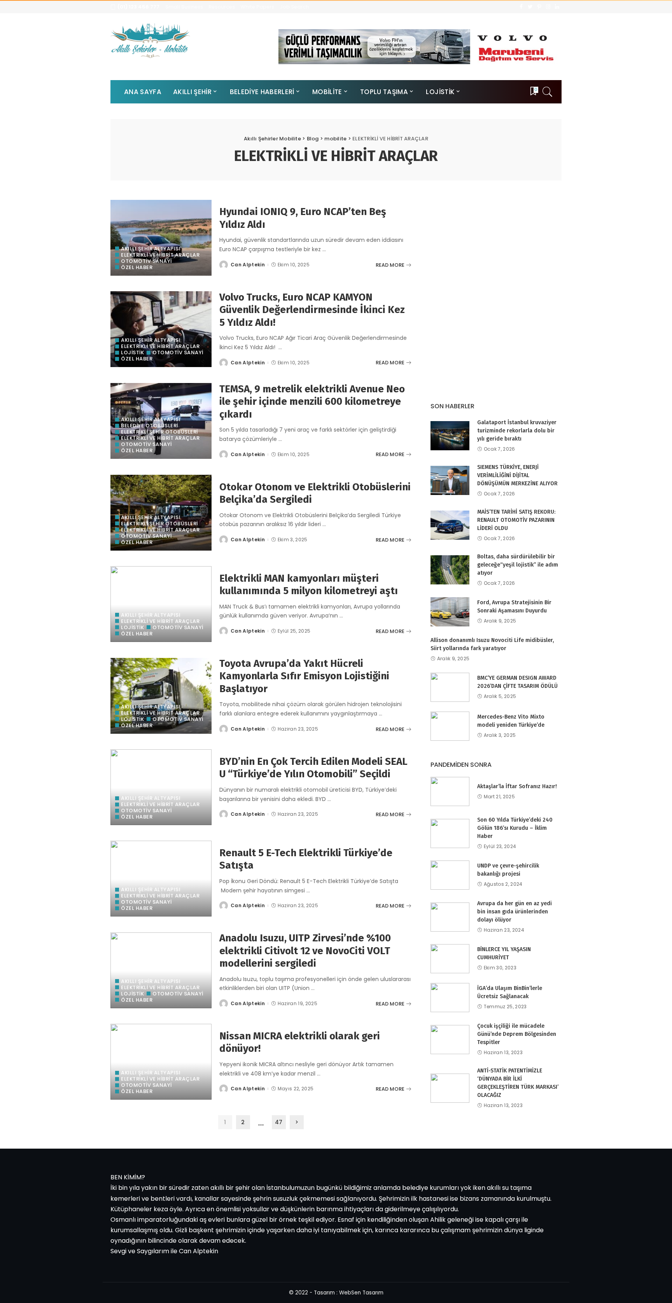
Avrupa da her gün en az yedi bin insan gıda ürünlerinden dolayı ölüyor (514, 911)
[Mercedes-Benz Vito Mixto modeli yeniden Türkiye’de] (449, 726)
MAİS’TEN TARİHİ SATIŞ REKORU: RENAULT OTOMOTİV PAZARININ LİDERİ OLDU (516, 520)
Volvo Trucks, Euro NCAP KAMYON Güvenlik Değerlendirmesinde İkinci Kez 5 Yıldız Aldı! (312, 310)
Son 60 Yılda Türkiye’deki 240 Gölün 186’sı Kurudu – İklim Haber (515, 828)
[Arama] (547, 91)
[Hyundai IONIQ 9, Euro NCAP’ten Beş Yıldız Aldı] (161, 238)
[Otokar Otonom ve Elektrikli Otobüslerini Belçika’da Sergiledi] (161, 513)
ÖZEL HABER (136, 267)
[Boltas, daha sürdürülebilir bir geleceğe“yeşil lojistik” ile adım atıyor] (449, 569)
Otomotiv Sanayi (146, 261)
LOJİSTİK (132, 352)
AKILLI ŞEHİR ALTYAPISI (150, 248)
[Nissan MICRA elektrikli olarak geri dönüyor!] (161, 1062)
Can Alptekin (248, 264)
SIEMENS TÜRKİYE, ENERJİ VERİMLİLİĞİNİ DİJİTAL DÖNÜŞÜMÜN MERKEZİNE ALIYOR (517, 475)
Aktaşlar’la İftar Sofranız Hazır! (517, 786)
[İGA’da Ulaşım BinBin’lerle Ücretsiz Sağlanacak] (449, 997)
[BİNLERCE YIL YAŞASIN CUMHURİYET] (449, 958)
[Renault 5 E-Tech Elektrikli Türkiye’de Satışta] (161, 878)
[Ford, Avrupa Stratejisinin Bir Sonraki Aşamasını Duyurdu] (449, 611)
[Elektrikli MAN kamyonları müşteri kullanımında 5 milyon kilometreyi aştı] (161, 604)
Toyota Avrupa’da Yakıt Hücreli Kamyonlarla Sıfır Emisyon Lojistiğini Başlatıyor (304, 676)
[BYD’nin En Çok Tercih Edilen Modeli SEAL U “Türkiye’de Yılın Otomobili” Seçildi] (161, 787)
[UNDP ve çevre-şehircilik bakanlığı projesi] (449, 875)
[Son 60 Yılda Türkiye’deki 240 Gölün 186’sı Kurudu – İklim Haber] (449, 833)
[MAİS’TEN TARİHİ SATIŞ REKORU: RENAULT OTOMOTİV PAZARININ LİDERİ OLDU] (449, 525)
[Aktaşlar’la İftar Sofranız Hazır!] (449, 791)
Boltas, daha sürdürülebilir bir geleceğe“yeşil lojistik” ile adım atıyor (517, 564)
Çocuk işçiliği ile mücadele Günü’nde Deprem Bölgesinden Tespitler (516, 1034)
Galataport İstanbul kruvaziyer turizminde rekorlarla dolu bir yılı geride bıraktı (516, 430)
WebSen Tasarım (361, 1292)
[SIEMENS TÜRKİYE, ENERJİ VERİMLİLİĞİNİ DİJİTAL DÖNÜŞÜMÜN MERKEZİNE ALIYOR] (449, 480)
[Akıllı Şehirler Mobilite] (150, 40)
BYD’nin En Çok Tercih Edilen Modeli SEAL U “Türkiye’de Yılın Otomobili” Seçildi (313, 768)
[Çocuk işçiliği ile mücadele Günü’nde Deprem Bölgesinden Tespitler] (449, 1039)
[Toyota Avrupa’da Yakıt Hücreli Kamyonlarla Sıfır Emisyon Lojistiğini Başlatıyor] (161, 696)
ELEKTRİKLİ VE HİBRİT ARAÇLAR (160, 254)
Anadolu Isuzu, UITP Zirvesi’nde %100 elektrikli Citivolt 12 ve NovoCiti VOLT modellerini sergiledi (305, 950)
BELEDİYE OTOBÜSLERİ (149, 425)
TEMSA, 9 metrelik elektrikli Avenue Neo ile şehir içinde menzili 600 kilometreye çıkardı (312, 401)
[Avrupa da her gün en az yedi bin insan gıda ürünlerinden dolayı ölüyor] (449, 917)
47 (278, 1122)
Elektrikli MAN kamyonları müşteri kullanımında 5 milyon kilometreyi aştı (308, 584)
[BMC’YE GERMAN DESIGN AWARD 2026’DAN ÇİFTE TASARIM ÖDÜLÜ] (449, 687)
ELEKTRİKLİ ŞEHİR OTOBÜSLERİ (159, 431)
